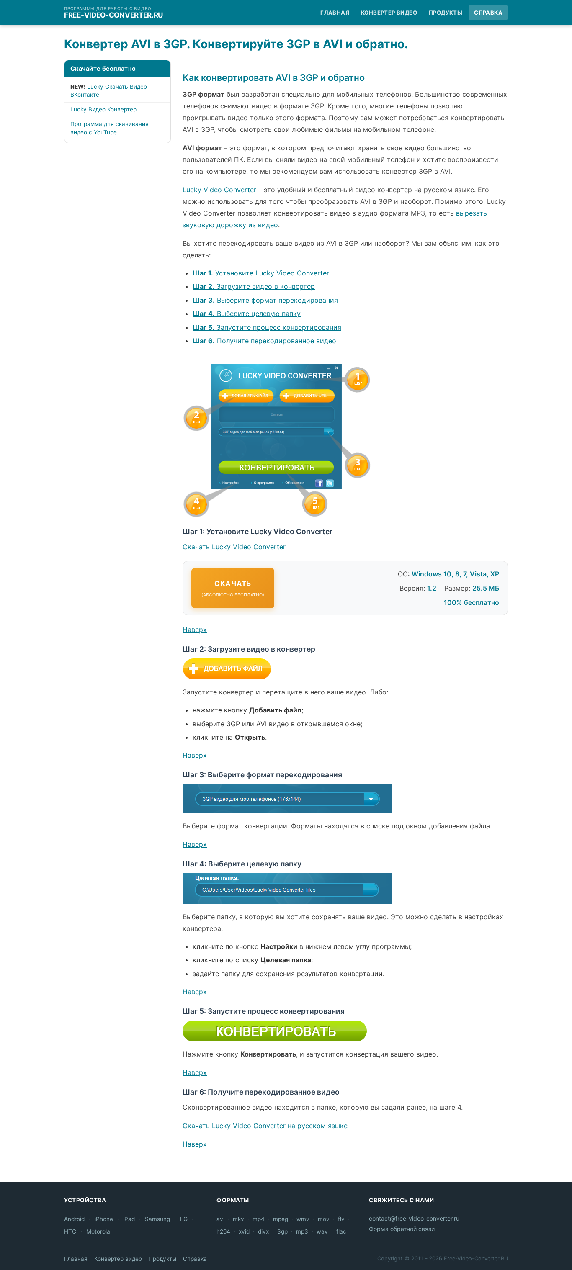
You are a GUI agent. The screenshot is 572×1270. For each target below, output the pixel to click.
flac (341, 1231)
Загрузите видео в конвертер (254, 286)
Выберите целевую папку (247, 313)
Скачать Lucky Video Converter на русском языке (265, 1125)
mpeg (280, 1219)
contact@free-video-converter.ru (414, 1218)
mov (324, 1219)
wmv (302, 1219)
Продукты (445, 12)
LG (184, 1219)
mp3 (302, 1231)
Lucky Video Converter (219, 189)
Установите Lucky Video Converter (261, 273)
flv (341, 1219)
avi (220, 1219)
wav (322, 1231)
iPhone (104, 1219)
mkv (238, 1219)
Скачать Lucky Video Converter (234, 546)
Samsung (157, 1219)
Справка (488, 12)
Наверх (195, 629)
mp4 (259, 1219)
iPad (129, 1219)
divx (263, 1231)
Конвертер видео (389, 12)
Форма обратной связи (402, 1228)
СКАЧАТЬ (232, 588)
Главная (334, 12)
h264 (223, 1231)
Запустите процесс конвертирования (267, 327)
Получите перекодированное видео (264, 341)
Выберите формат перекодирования (265, 300)
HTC (70, 1231)
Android (74, 1219)
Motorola (98, 1231)
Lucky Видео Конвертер (103, 109)
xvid (244, 1231)
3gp (282, 1231)
